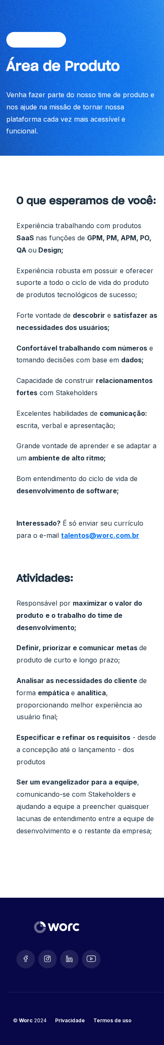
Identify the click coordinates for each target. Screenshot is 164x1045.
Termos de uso (112, 1020)
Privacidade (70, 1020)
